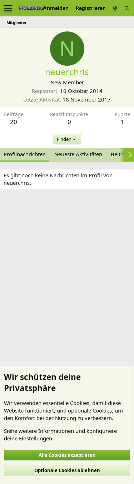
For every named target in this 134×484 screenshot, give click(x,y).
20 (13, 122)
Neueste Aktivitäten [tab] (78, 154)
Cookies (79, 402)
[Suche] (127, 8)
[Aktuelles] (115, 8)
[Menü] (8, 8)
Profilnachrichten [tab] (25, 154)
